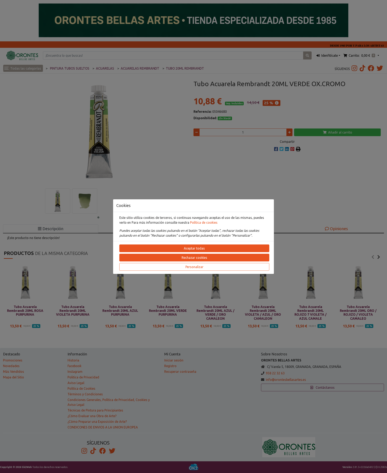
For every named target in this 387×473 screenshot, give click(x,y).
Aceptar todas (194, 248)
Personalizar (194, 267)
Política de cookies (203, 222)
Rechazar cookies (194, 257)
